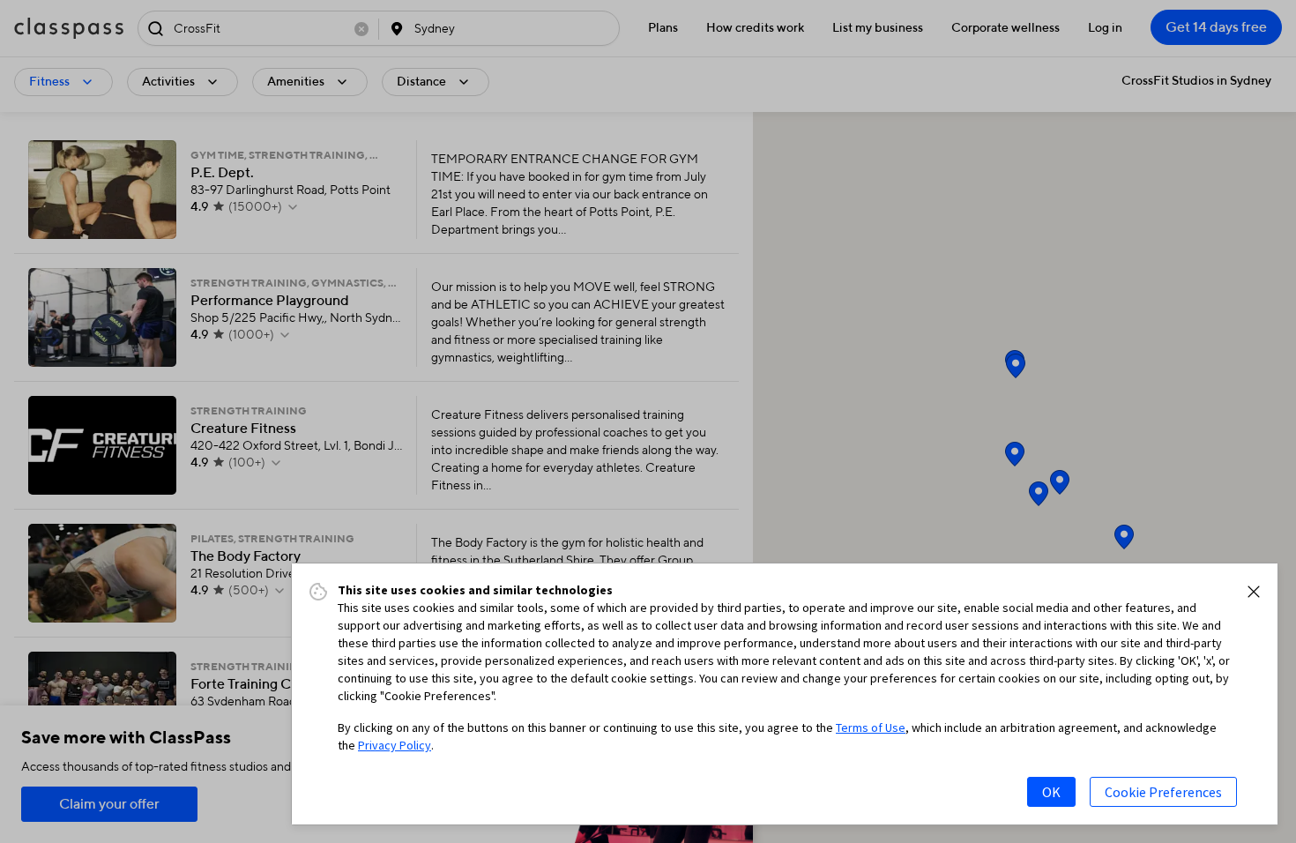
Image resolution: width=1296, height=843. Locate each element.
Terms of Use (870, 727)
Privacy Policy (394, 745)
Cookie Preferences (1163, 792)
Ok (1051, 792)
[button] (1254, 592)
